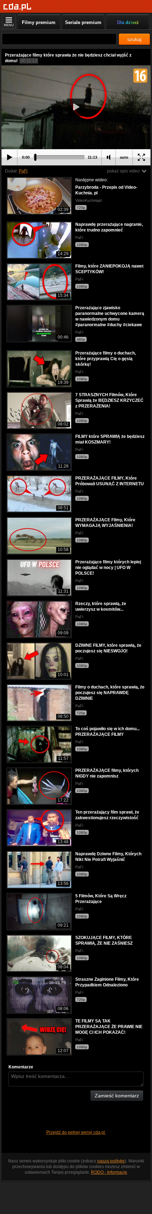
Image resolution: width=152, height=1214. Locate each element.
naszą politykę (111, 1161)
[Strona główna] (17, 6)
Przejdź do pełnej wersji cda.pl (76, 1132)
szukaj (134, 39)
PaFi (23, 171)
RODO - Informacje (109, 1172)
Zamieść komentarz (117, 1095)
